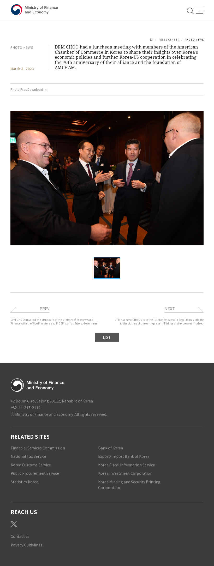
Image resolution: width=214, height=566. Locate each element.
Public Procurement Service (35, 473)
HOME (151, 39)
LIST (107, 337)
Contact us (20, 536)
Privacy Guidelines (26, 544)
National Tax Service (28, 456)
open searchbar (191, 10)
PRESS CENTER (168, 39)
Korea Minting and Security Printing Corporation (129, 484)
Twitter (14, 524)
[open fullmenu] (198, 10)
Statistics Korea (24, 481)
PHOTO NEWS (194, 39)
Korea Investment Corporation (125, 473)
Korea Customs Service (31, 464)
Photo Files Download (26, 89)
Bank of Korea (110, 447)
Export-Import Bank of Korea (124, 456)
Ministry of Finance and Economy (35, 10)
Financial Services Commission (38, 447)
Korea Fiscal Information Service (126, 464)
